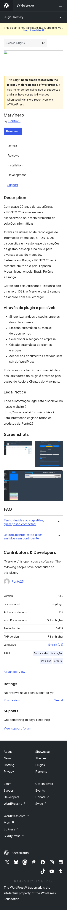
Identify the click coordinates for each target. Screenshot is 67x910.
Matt (9, 822)
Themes (40, 758)
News (8, 758)
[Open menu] (61, 5)
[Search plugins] (43, 43)
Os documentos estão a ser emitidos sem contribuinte (23, 536)
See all (58, 700)
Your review (12, 700)
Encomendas (41, 653)
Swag (41, 803)
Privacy (9, 771)
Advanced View (14, 672)
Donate (42, 797)
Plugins (40, 765)
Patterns (41, 771)
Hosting (9, 765)
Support (12, 185)
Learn (7, 784)
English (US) (55, 644)
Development (17, 175)
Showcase (42, 752)
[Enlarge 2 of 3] (58, 446)
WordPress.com (16, 816)
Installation (15, 165)
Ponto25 (14, 121)
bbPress (11, 829)
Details (12, 146)
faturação (56, 653)
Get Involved (44, 784)
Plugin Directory (13, 17)
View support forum (17, 728)
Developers (11, 797)
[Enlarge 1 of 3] (27, 446)
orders (58, 661)
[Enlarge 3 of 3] (58, 475)
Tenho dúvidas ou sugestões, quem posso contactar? (24, 522)
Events (40, 790)
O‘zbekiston (20, 853)
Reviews (13, 155)
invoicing (46, 661)
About (8, 752)
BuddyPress (14, 836)
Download (12, 131)
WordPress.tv (15, 803)
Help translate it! (33, 30)
